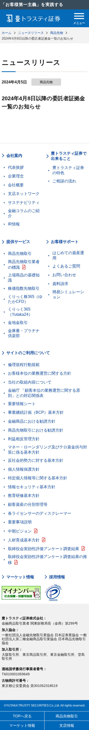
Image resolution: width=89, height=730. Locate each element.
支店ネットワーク (24, 194)
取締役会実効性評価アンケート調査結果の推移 (47, 560)
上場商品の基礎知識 (24, 277)
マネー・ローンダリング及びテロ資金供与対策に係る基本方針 (47, 449)
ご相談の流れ (64, 181)
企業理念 (16, 176)
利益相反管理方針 (24, 439)
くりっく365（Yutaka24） (20, 311)
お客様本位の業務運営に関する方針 (39, 373)
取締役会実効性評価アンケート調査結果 (43, 549)
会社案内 (14, 155)
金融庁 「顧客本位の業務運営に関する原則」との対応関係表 (44, 393)
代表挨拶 (16, 167)
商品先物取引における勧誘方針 (35, 430)
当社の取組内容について (29, 382)
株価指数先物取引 (24, 288)
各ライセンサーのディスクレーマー (39, 513)
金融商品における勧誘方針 (31, 421)
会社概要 (16, 185)
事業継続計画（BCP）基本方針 (36, 412)
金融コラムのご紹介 (24, 213)
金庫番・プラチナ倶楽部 (24, 333)
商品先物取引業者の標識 (24, 265)
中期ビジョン (20, 531)
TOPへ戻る (22, 716)
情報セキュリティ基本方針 (31, 487)
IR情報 (14, 224)
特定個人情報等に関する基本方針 (37, 478)
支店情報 (66, 725)
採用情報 (57, 577)
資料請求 (60, 284)
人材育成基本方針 (24, 540)
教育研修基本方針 (24, 495)
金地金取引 (18, 322)
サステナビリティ (24, 202)
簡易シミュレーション (68, 294)
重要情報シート (22, 404)
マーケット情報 (20, 577)
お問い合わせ (64, 275)
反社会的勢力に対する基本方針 (35, 460)
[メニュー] (79, 16)
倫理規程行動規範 (24, 365)
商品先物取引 (20, 253)
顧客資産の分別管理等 (27, 504)
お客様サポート (65, 242)
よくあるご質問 (66, 266)
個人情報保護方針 (24, 469)
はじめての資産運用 (68, 255)
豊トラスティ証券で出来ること (69, 156)
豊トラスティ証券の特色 (68, 170)
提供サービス (18, 242)
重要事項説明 (20, 522)
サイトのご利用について (28, 353)
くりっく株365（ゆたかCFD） (25, 299)
